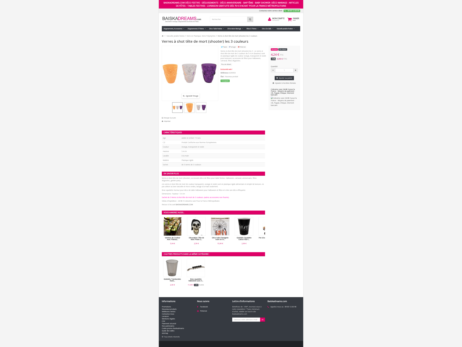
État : (223, 76)
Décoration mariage (234, 29)
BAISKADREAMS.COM (184, 204)
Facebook (204, 307)
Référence (224, 73)
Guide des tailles (168, 331)
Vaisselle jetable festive (285, 29)
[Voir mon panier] (289, 19)
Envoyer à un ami (170, 118)
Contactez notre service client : (271, 10)
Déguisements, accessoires (173, 29)
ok (262, 319)
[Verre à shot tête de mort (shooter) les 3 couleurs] (177, 107)
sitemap (165, 333)
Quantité (274, 66)
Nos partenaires (168, 326)
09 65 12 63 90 (290, 307)
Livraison (165, 316)
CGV (163, 321)
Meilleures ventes (168, 311)
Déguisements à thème (196, 29)
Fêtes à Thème (252, 29)
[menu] (269, 19)
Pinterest (242, 47)
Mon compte (278, 18)
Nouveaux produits (169, 309)
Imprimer (167, 121)
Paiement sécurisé (169, 323)
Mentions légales (168, 319)
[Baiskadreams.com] (184, 19)
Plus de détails (226, 64)
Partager (233, 47)
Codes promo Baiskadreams (173, 328)
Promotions (166, 307)
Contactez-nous (168, 314)
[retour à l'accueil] (162, 36)
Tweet (225, 47)
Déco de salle (266, 29)
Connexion (275, 20)
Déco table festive (215, 29)
